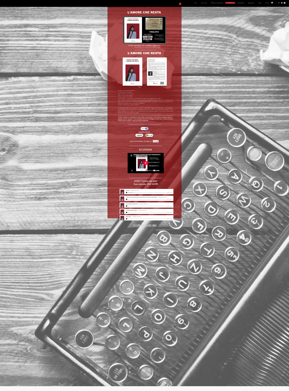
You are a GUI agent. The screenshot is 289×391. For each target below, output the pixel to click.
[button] (180, 3)
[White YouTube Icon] (282, 3)
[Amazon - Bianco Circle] (284, 3)
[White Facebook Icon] (279, 3)
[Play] (126, 192)
